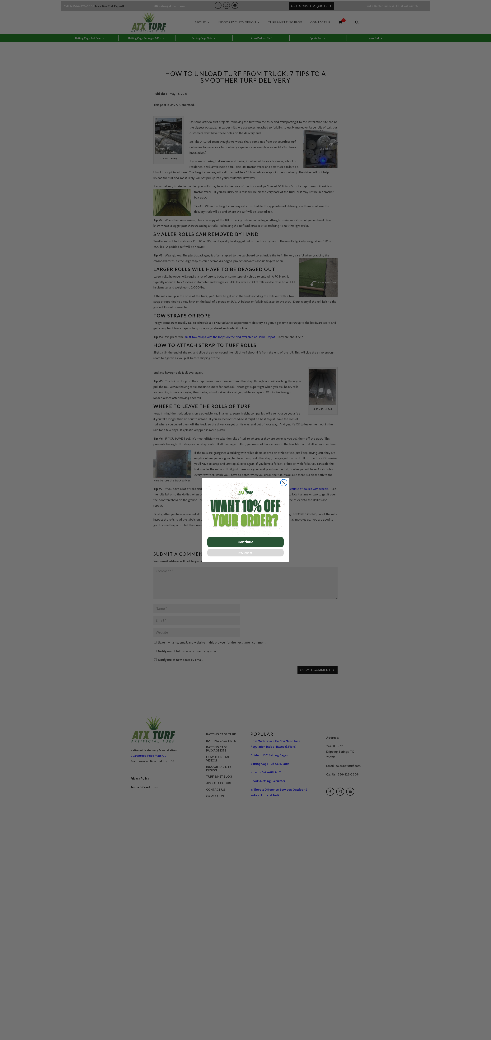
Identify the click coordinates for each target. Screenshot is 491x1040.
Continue (245, 542)
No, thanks (245, 552)
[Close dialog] (283, 482)
